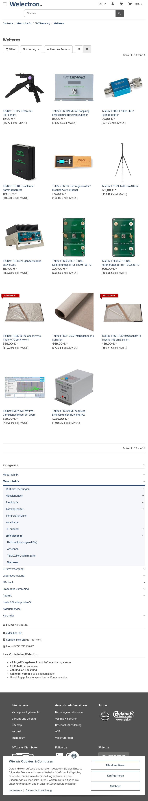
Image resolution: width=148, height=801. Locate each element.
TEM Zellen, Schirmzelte (21, 555)
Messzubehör (11, 481)
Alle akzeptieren (115, 765)
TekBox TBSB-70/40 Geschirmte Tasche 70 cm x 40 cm (22, 337)
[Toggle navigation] (4, 2)
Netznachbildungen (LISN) (22, 542)
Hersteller (8, 615)
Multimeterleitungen (18, 489)
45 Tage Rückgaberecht (26, 712)
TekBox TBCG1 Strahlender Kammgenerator (18, 188)
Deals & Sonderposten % (17, 602)
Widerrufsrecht (64, 737)
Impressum (18, 737)
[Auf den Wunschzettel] (40, 72)
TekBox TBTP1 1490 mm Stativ (120, 186)
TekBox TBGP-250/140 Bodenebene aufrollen (73, 337)
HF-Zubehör (12, 529)
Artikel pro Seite (57, 49)
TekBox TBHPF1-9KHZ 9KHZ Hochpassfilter (118, 113)
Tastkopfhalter (14, 509)
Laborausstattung (13, 575)
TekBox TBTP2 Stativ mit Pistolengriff (17, 113)
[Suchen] (120, 13)
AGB (57, 731)
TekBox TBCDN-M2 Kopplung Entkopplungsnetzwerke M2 (68, 413)
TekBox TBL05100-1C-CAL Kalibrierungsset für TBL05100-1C (72, 263)
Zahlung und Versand (24, 718)
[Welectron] (25, 4)
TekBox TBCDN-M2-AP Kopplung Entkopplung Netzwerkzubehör (71, 113)
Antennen (13, 549)
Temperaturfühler (16, 515)
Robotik (7, 595)
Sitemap (17, 725)
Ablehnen (115, 786)
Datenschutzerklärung (68, 725)
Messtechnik (10, 474)
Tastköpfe (12, 502)
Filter (11, 49)
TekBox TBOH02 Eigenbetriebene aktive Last (22, 263)
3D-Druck (8, 582)
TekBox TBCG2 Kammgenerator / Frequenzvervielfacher (71, 188)
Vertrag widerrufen (66, 718)
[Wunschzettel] (121, 4)
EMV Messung (14, 535)
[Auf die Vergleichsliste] (31, 72)
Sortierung (29, 49)
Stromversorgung (13, 569)
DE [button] (100, 4)
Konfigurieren (115, 775)
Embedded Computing (16, 589)
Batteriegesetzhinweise (69, 712)
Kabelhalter (12, 522)
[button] (113, 4)
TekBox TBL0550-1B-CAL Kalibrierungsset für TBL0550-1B (121, 263)
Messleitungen (14, 495)
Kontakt (16, 731)
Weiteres (12, 562)
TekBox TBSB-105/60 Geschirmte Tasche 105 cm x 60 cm (121, 337)
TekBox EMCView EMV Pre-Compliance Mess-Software (19, 413)
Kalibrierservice (12, 609)
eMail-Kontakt (14, 633)
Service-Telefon (15, 639)
